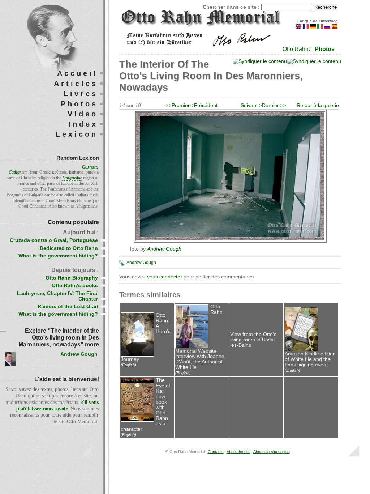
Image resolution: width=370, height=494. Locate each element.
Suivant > (251, 105)
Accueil (77, 73)
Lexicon (77, 134)
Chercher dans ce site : (232, 7)
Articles (76, 84)
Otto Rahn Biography (72, 278)
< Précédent (204, 105)
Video (83, 114)
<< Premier (177, 105)
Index (83, 124)
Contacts (216, 452)
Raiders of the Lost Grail (68, 306)
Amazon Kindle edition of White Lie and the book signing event (310, 359)
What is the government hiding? (58, 256)
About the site (238, 452)
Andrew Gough (141, 262)
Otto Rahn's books (75, 285)
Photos (325, 49)
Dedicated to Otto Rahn (69, 248)
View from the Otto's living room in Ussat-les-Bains (253, 340)
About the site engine (271, 452)
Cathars (90, 167)
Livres (81, 94)
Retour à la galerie (318, 105)
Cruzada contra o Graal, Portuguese (54, 240)
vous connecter (164, 277)
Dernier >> (274, 105)
